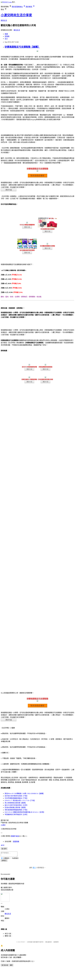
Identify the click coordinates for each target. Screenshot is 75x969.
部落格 (7, 36)
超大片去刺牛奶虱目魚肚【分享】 (16, 805)
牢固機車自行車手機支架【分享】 (16, 814)
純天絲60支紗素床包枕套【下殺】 (16, 796)
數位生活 (17, 30)
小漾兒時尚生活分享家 (16, 15)
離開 (11, 965)
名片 (6, 38)
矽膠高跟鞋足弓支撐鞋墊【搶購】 (22, 47)
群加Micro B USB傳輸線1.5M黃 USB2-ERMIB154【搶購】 (24, 793)
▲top (2, 845)
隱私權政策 (48, 942)
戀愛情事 (16, 841)
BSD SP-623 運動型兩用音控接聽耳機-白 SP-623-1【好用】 (25, 812)
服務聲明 (56, 942)
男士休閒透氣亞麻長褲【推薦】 (16, 803)
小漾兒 (3, 825)
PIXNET (23, 942)
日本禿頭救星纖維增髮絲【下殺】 (16, 798)
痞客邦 (13, 836)
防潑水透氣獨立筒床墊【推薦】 (16, 807)
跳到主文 (4, 20)
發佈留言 (4, 860)
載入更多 (4, 848)
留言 (17, 836)
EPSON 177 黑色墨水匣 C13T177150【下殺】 (20, 800)
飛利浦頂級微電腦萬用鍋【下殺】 (16, 810)
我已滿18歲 (5, 965)
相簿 (6, 34)
